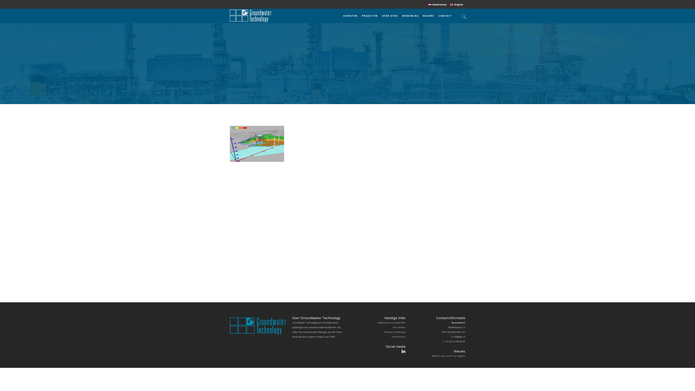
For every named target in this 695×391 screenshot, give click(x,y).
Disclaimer (399, 327)
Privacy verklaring (394, 332)
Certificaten (398, 336)
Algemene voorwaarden (391, 322)
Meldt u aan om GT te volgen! (448, 356)
